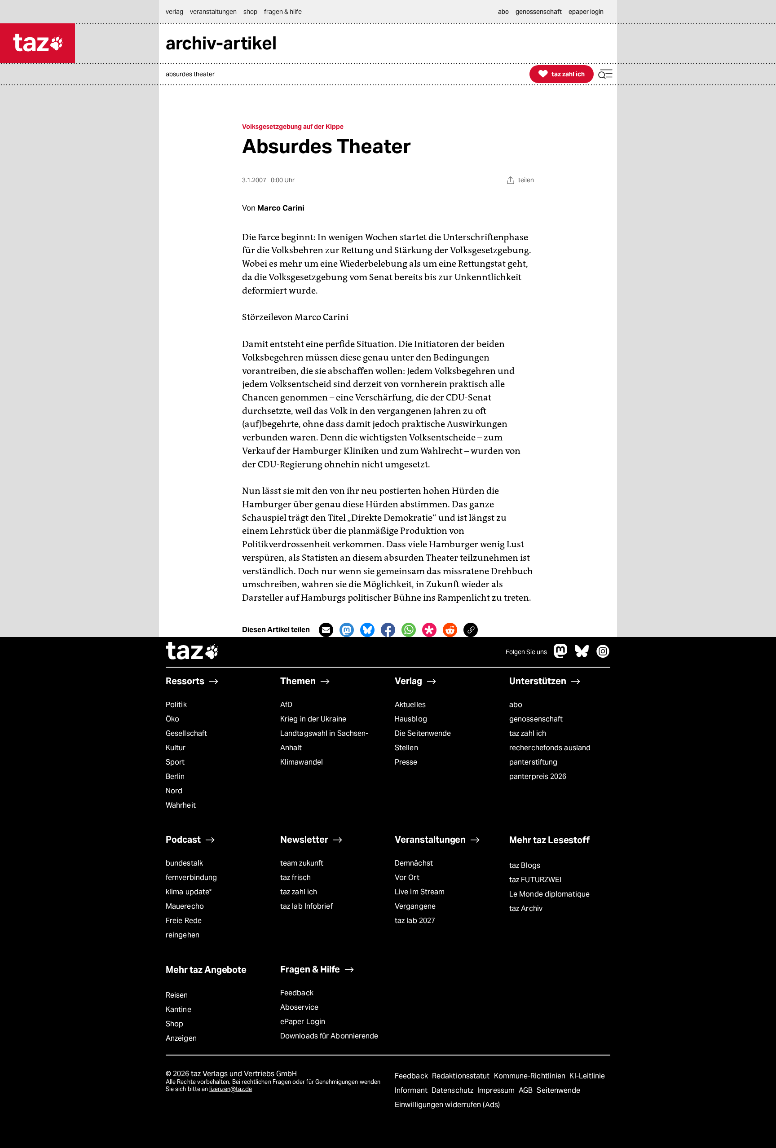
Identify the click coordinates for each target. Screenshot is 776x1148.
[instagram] (603, 656)
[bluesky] (582, 656)
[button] (605, 74)
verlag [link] (174, 12)
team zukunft (301, 863)
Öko (172, 719)
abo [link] (503, 12)
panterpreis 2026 (538, 776)
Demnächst (414, 863)
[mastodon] (561, 656)
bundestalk (184, 863)
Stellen (406, 747)
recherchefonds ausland (550, 747)
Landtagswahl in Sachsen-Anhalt (324, 740)
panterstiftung (533, 762)
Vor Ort (407, 877)
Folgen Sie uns (526, 652)
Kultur (176, 747)
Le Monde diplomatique (549, 894)
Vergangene (415, 906)
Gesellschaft (186, 733)
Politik (176, 704)
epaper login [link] (586, 12)
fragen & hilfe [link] (283, 12)
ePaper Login (302, 1021)
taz (193, 652)
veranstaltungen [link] (213, 12)
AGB (526, 1090)
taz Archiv (525, 908)
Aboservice (299, 1007)
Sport (175, 762)
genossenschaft (536, 719)
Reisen (177, 995)
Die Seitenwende (423, 733)
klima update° (189, 892)
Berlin (175, 776)
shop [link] (250, 12)
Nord (174, 791)
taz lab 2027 (415, 920)
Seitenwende (558, 1090)
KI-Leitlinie (587, 1076)
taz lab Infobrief (306, 906)
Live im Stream (420, 892)
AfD (286, 704)
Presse (406, 762)
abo (515, 704)
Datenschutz (453, 1090)
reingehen (182, 935)
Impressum (496, 1090)
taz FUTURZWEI (535, 879)
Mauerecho (185, 906)
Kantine (178, 1009)
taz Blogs (524, 865)
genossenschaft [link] (539, 12)
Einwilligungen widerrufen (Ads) (447, 1104)
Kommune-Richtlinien (531, 1076)
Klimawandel (301, 762)
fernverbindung (191, 877)
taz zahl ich (527, 733)
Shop (174, 1024)
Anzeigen (181, 1038)
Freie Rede (184, 920)
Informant (412, 1090)
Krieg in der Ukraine (313, 719)
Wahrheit (181, 805)
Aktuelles (410, 704)
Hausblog (411, 719)
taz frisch (295, 877)
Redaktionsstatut (462, 1076)
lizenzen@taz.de (230, 1089)
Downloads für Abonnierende (329, 1036)
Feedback (296, 993)
